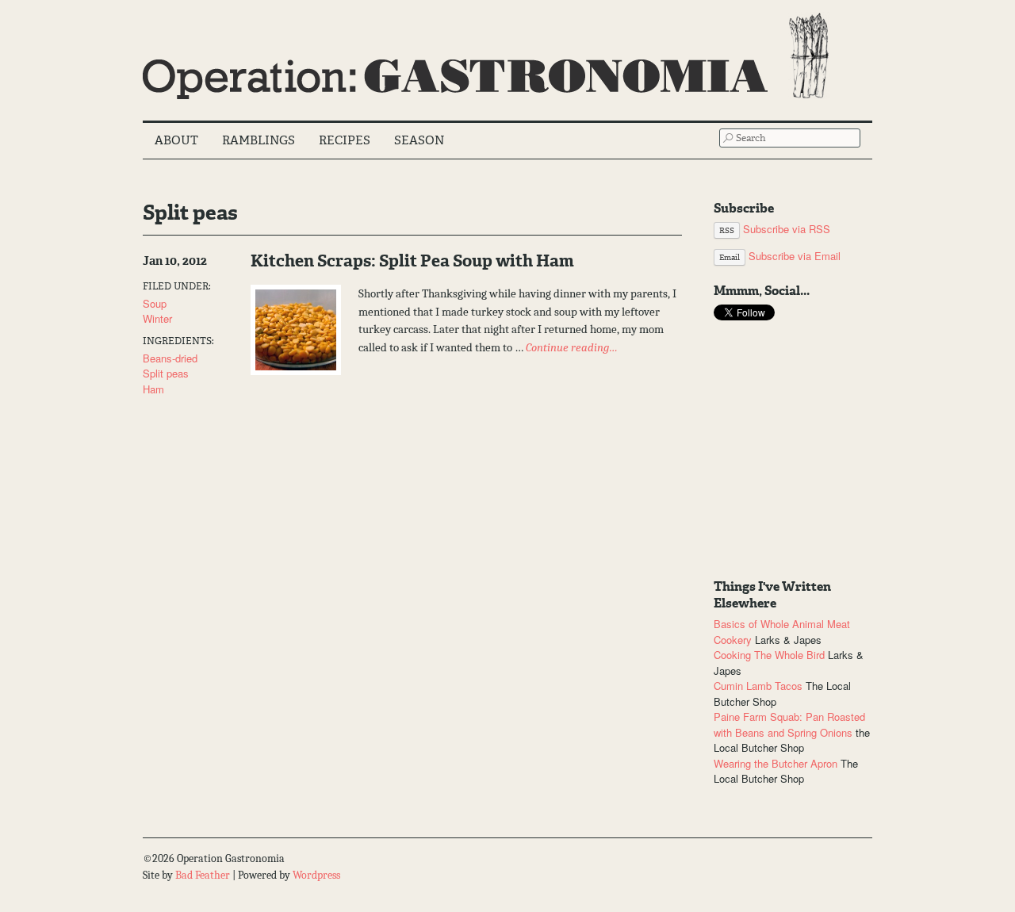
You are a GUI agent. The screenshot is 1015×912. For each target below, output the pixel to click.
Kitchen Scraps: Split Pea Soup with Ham (412, 261)
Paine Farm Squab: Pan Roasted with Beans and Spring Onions (789, 724)
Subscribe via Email (780, 255)
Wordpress (316, 875)
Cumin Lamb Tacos (758, 685)
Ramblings (258, 140)
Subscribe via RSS (774, 228)
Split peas (166, 373)
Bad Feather (202, 875)
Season (419, 140)
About (176, 140)
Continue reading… (572, 347)
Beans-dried (170, 358)
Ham (153, 389)
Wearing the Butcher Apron (775, 763)
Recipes (344, 140)
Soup (155, 303)
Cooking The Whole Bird (769, 654)
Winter (157, 318)
